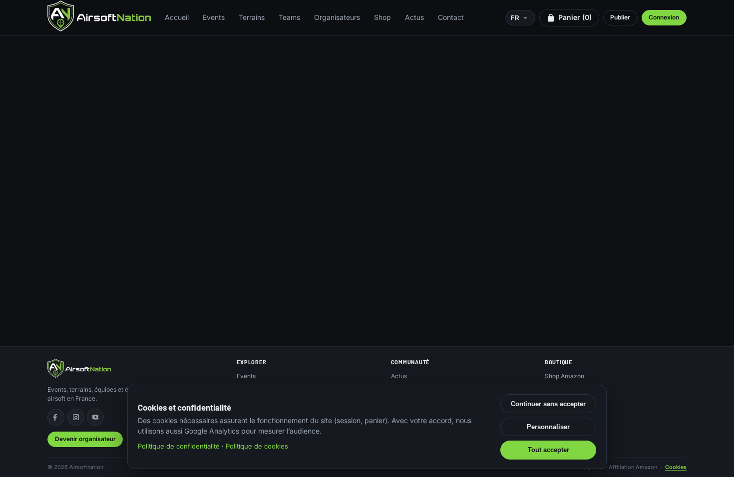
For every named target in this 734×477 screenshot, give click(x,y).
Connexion (664, 17)
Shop (382, 17)
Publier (620, 17)
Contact (451, 17)
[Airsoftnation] (99, 15)
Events (214, 17)
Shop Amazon (564, 376)
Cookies (676, 467)
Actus (414, 17)
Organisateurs (337, 17)
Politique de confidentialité (179, 446)
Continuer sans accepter (548, 404)
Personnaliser (548, 427)
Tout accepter (548, 450)
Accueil (177, 17)
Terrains (252, 17)
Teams (289, 17)
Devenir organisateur (85, 439)
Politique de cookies (257, 446)
